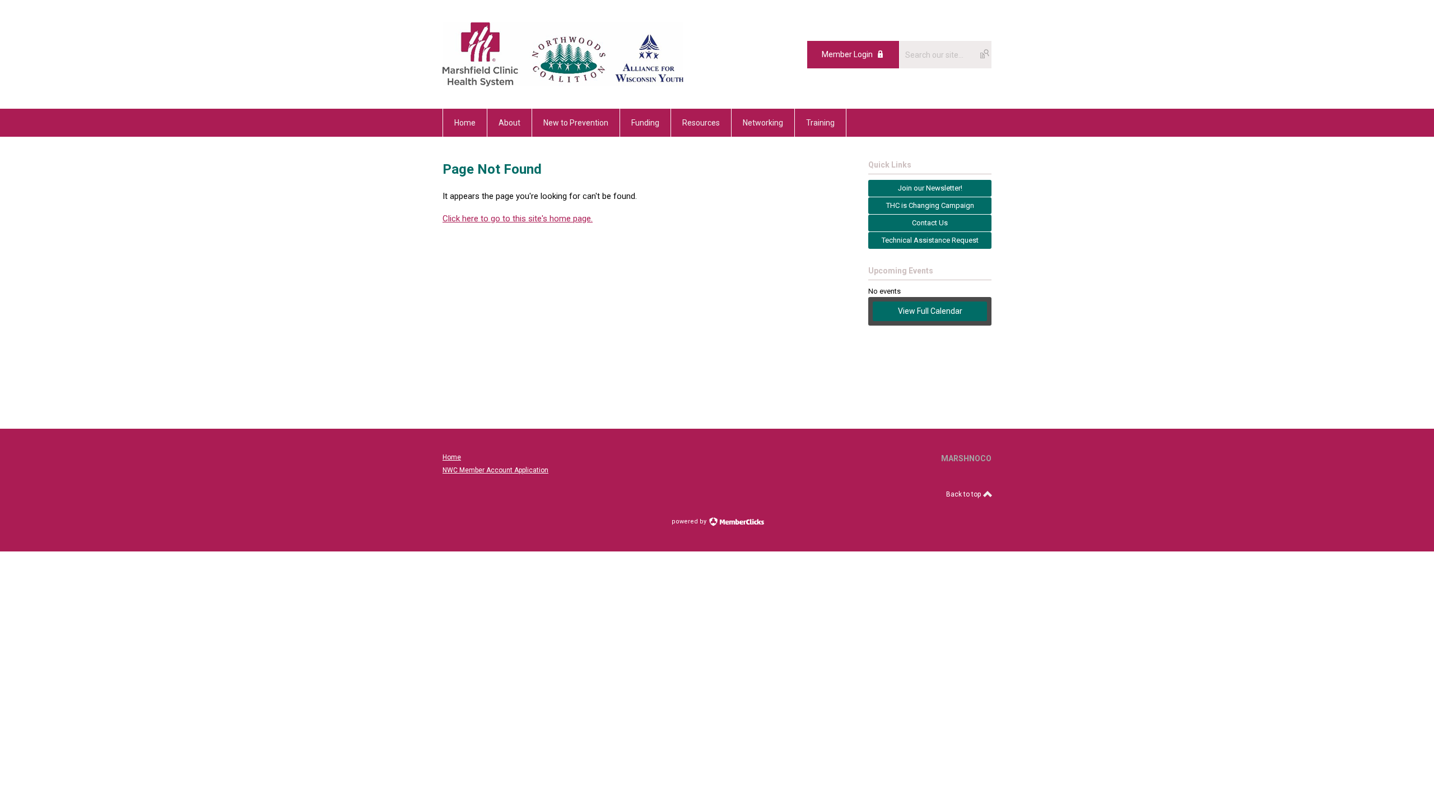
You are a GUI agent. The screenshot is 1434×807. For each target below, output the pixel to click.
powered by (690, 521)
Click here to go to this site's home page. (518, 219)
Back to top (964, 494)
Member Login (847, 54)
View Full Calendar (930, 311)
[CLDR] (563, 83)
